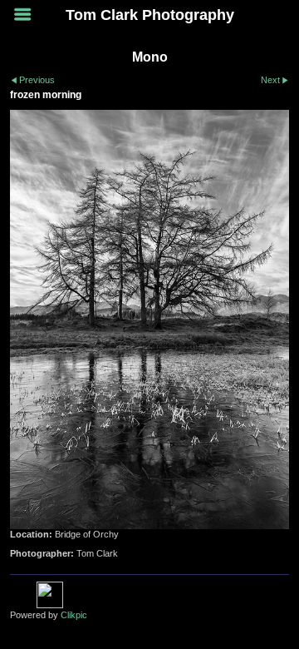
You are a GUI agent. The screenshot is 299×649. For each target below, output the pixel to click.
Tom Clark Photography (150, 15)
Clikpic (74, 615)
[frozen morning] (149, 319)
